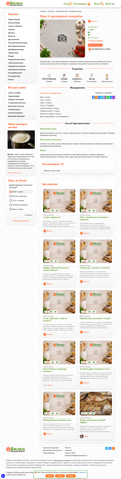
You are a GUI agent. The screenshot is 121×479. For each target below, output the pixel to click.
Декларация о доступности (52, 450)
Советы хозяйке (14, 93)
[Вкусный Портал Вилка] (14, 3)
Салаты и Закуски (15, 26)
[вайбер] (105, 97)
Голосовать (29, 215)
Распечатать (94, 37)
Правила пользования (51, 448)
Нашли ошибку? (96, 41)
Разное (11, 79)
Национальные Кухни (16, 59)
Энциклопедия (13, 96)
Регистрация (80, 3)
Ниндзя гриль (13, 53)
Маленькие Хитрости (16, 106)
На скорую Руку (14, 76)
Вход (66, 3)
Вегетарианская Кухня (16, 46)
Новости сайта (70, 453)
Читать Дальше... (15, 173)
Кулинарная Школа (15, 113)
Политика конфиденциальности (76, 455)
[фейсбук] (93, 97)
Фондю (11, 56)
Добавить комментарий (52, 171)
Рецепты (51, 11)
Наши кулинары (48, 453)
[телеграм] (102, 97)
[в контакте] (99, 97)
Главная (43, 11)
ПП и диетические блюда (17, 43)
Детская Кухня (13, 39)
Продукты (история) (16, 99)
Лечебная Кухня (14, 109)
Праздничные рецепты (17, 66)
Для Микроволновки (16, 49)
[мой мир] (110, 97)
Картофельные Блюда (17, 69)
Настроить (71, 476)
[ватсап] (108, 97)
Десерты (11, 33)
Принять (49, 476)
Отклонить (60, 476)
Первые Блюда (14, 19)
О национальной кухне (17, 103)
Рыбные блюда (75, 11)
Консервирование (15, 73)
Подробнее (82, 472)
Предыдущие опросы (21, 221)
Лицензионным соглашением (62, 460)
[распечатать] (113, 97)
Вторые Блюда (14, 23)
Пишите (68, 448)
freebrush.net (21, 475)
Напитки (11, 29)
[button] (3, 476)
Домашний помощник (16, 116)
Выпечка (11, 36)
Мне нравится (96, 45)
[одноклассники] (96, 97)
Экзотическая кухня (15, 63)
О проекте (68, 450)
